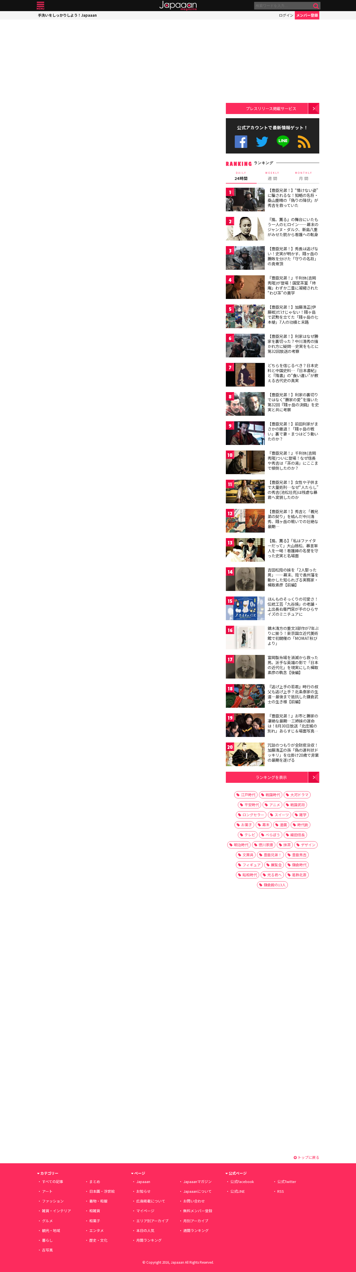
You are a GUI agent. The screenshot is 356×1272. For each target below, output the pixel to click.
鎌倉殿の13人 (275, 884)
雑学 (302, 814)
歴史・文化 (98, 1240)
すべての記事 (52, 1181)
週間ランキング (196, 1230)
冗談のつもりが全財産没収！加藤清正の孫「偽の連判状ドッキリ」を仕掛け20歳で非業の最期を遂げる (293, 752)
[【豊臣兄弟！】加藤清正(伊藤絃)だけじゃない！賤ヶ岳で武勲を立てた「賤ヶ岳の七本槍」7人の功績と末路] (245, 317)
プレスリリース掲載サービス (271, 108)
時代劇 (302, 824)
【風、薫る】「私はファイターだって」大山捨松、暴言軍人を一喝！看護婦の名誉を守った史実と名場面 (293, 548)
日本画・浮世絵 (102, 1191)
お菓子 (246, 824)
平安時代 (251, 804)
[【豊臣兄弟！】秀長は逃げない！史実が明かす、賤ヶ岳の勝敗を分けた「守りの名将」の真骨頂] (245, 258)
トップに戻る (308, 1157)
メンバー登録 (307, 15)
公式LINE (283, 141)
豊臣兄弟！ (273, 854)
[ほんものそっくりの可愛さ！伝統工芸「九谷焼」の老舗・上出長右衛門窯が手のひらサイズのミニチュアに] (245, 609)
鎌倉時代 (299, 864)
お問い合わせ (194, 1201)
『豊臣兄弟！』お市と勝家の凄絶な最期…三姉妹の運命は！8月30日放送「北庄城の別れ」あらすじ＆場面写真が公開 (293, 725)
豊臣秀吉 (299, 854)
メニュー (40, 6)
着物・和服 (98, 1201)
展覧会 (276, 864)
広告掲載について (150, 1201)
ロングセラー (253, 814)
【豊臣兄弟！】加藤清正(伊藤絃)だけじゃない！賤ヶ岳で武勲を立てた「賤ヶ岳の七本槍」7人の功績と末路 (293, 314)
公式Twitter (262, 141)
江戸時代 (248, 794)
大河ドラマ (299, 794)
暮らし (47, 1240)
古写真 (47, 1250)
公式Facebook (241, 141)
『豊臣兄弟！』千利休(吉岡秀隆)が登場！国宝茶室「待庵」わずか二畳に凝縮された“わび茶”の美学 (293, 285)
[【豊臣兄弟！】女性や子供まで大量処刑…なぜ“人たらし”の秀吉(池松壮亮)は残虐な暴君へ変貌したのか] (245, 492)
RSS (304, 141)
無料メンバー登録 (197, 1210)
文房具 (248, 854)
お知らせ (143, 1191)
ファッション (53, 1201)
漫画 (283, 824)
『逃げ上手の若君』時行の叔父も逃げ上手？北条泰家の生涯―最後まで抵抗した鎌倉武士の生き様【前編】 (293, 694)
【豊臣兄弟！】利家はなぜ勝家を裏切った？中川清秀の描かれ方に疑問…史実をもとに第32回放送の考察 (293, 343)
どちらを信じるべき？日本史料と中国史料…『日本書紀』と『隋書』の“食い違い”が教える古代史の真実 (293, 372)
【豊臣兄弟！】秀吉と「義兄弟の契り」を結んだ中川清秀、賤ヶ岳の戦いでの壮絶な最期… (293, 518)
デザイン (308, 844)
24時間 (241, 176)
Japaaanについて (197, 1191)
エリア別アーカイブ (152, 1220)
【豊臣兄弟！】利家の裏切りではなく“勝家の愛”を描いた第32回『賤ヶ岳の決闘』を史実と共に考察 (293, 402)
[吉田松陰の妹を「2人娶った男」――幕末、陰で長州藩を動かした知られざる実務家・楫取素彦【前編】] (245, 580)
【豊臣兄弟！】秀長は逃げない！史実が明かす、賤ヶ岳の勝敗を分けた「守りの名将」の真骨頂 (293, 256)
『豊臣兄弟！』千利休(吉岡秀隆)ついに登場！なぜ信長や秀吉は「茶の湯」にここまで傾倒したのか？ (293, 460)
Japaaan (178, 6)
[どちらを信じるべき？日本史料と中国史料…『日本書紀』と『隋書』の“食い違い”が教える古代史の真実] (245, 375)
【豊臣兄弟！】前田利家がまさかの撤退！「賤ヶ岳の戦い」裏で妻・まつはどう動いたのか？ (293, 431)
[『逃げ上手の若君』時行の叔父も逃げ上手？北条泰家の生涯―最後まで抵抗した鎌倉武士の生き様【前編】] (245, 696)
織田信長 (297, 834)
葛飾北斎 (299, 874)
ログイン (286, 15)
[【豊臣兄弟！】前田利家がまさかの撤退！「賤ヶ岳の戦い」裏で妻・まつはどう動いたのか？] (245, 434)
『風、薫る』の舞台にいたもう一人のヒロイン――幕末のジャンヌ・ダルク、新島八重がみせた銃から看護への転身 (293, 226)
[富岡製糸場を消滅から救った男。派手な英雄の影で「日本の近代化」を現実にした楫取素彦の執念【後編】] (245, 667)
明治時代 (241, 844)
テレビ (249, 834)
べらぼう (273, 834)
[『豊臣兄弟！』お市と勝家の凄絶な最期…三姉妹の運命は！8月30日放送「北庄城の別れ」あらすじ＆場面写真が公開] (245, 726)
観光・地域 (51, 1230)
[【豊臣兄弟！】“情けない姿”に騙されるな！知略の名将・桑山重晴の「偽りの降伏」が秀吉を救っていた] (245, 200)
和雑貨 (94, 1210)
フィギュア (252, 864)
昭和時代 (250, 874)
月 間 (303, 176)
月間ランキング (149, 1240)
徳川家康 (266, 844)
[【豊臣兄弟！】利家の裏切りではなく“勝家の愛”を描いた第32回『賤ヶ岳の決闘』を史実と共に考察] (245, 404)
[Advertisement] (82, 54)
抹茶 (287, 844)
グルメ (47, 1220)
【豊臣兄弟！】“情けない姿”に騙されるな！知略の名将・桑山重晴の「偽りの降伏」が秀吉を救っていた (293, 197)
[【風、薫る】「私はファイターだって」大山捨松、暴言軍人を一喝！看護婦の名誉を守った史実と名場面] (245, 550)
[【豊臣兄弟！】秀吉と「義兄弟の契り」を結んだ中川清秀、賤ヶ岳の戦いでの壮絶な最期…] (245, 521)
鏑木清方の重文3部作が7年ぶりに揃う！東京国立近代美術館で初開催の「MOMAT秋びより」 (293, 635)
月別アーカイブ (195, 1220)
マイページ (145, 1210)
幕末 (266, 824)
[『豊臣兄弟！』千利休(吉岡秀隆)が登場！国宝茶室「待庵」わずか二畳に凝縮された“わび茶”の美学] (245, 288)
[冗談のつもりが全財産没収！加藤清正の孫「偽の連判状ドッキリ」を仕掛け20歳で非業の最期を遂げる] (245, 755)
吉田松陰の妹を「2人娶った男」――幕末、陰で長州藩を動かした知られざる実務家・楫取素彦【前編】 (293, 577)
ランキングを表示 (271, 777)
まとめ (94, 1181)
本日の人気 (145, 1230)
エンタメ (96, 1230)
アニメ (274, 804)
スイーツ (282, 814)
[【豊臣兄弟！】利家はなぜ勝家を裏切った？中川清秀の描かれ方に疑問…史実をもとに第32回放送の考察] (245, 346)
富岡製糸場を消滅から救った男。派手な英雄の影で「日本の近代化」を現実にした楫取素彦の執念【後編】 (293, 664)
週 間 (272, 176)
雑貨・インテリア (56, 1210)
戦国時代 (273, 794)
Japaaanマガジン (197, 1181)
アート (47, 1191)
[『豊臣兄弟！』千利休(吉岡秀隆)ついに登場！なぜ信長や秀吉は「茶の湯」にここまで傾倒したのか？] (245, 463)
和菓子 (94, 1220)
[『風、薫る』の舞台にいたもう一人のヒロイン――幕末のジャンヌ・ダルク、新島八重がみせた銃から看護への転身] (245, 229)
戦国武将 (297, 804)
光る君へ (274, 874)
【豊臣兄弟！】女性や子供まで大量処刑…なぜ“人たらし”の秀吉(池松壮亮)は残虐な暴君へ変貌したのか (293, 489)
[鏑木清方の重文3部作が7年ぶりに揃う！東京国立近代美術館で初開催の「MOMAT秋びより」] (245, 638)
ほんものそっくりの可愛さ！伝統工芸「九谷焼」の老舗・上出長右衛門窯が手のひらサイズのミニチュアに (293, 606)
